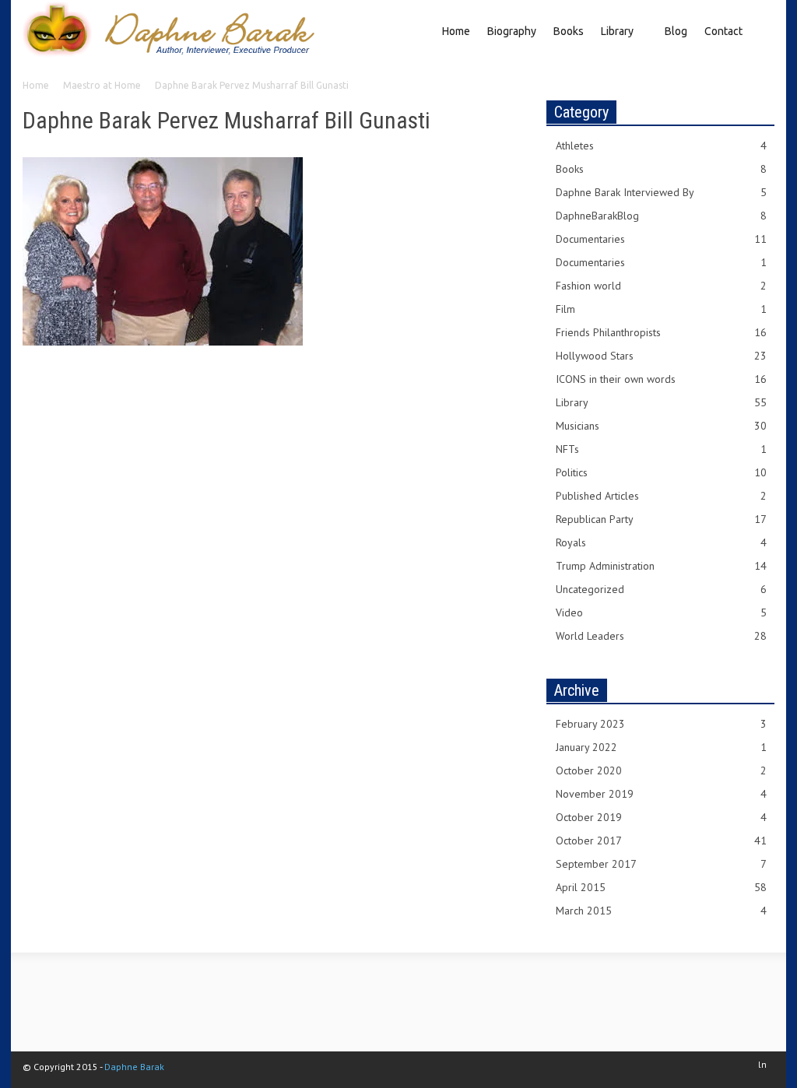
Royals (661, 542)
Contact (723, 31)
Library (613, 43)
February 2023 (661, 724)
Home (456, 31)
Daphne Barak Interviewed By (661, 192)
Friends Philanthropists (661, 332)
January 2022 (661, 747)
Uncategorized (661, 589)
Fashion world (661, 286)
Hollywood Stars (661, 356)
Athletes (661, 146)
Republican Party (661, 519)
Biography (511, 31)
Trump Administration (661, 566)
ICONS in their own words (661, 379)
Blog (676, 31)
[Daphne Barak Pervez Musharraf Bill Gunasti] (163, 254)
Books (568, 31)
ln (762, 1064)
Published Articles (661, 496)
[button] (760, 29)
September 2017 (661, 864)
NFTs (661, 449)
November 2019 (661, 794)
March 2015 (661, 911)
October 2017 (661, 841)
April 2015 (661, 887)
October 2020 (661, 770)
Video (661, 612)
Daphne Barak (134, 1066)
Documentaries (661, 239)
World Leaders (661, 636)
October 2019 (661, 817)
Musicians (661, 426)
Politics (661, 472)
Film (661, 309)
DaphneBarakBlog (661, 216)
